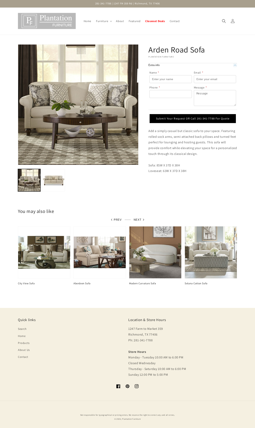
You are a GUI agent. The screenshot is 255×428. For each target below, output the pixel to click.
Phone (154, 87)
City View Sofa (26, 283)
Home (22, 336)
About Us (24, 350)
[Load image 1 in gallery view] (29, 180)
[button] (104, 21)
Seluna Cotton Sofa (196, 283)
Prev (118, 219)
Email (198, 72)
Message (200, 87)
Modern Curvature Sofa (142, 283)
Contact (23, 357)
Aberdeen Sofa (82, 283)
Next (137, 219)
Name (154, 72)
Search (22, 329)
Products (24, 343)
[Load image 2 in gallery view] (53, 180)
